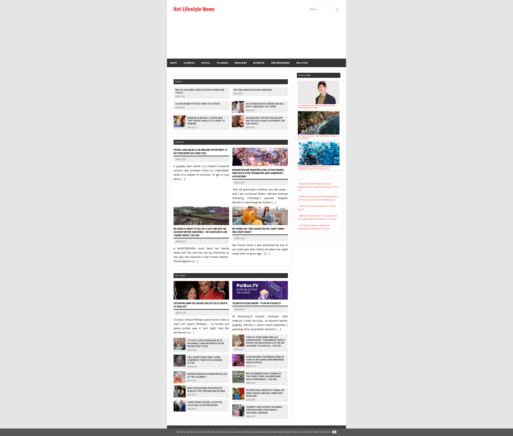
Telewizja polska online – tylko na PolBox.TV (256, 303)
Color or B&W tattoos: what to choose (197, 104)
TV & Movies (222, 62)
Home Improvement (280, 62)
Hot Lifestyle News (193, 9)
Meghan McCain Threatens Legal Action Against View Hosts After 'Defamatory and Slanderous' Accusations (258, 173)
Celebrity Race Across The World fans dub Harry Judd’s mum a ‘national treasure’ (264, 410)
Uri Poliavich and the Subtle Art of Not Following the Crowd (316, 106)
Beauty (173, 62)
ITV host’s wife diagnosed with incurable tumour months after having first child (205, 343)
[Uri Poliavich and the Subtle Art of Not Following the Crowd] (318, 103)
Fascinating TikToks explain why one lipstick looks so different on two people (265, 121)
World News (241, 62)
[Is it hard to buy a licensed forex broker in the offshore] (318, 134)
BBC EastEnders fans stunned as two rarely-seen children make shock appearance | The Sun (263, 376)
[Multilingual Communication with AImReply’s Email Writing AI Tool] (318, 164)
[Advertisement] (256, 38)
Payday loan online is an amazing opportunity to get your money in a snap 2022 (200, 151)
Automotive (259, 62)
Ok (334, 432)
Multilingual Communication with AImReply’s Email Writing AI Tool (314, 167)
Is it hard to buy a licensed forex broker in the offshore (318, 137)
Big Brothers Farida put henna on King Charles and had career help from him (265, 393)
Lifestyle (205, 62)
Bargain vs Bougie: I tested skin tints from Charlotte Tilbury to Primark (206, 121)
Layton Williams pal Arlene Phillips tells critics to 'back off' (200, 305)
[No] (509, 432)
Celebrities (189, 62)
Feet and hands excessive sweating (253, 90)
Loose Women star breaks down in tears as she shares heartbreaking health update (265, 360)
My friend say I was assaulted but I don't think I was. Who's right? (258, 230)
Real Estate (302, 62)
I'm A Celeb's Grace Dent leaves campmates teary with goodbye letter (204, 360)
